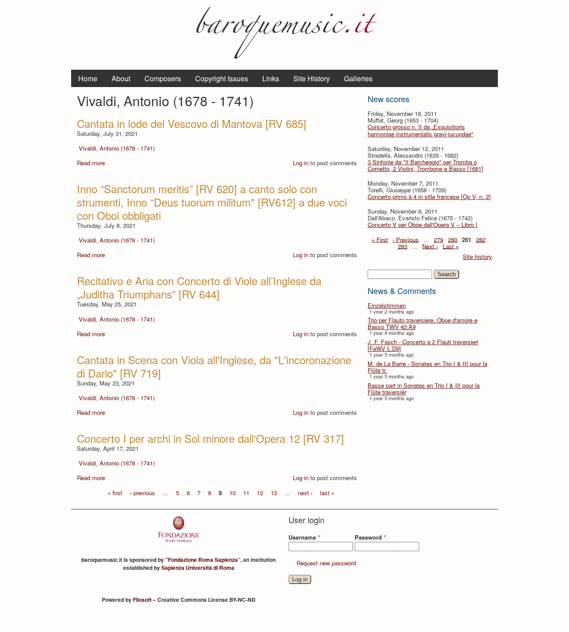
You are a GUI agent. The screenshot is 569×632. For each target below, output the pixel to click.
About (121, 78)
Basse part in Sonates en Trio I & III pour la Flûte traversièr (424, 388)
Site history (477, 256)
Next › (430, 246)
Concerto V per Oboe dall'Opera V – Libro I (422, 224)
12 (260, 492)
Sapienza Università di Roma (197, 568)
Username (304, 537)
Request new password (326, 563)
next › (305, 492)
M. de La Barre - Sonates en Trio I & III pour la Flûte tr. (427, 367)
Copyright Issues (221, 78)
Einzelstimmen (387, 305)
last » (327, 492)
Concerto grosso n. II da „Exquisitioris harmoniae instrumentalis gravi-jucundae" (420, 130)
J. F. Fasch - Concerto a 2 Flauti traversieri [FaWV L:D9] (423, 345)
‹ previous (142, 492)
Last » (451, 246)
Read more (91, 163)
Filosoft (142, 600)
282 (480, 239)
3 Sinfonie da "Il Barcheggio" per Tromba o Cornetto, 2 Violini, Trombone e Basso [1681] (425, 165)
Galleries (358, 78)
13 (274, 492)
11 (246, 492)
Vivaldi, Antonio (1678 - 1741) (117, 148)
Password (370, 537)
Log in (301, 163)
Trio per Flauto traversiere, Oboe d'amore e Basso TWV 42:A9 (422, 323)
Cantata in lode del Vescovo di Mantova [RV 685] (191, 123)
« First (380, 239)
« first (115, 492)
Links (270, 78)
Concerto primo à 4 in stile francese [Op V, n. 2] (429, 196)
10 (232, 492)
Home (87, 78)
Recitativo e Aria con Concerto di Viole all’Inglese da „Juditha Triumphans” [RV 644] (199, 287)
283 (402, 246)
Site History (311, 78)
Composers (162, 78)
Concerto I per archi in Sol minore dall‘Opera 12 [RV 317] (210, 438)
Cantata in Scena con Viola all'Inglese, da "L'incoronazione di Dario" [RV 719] (214, 366)
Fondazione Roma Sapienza (203, 560)
